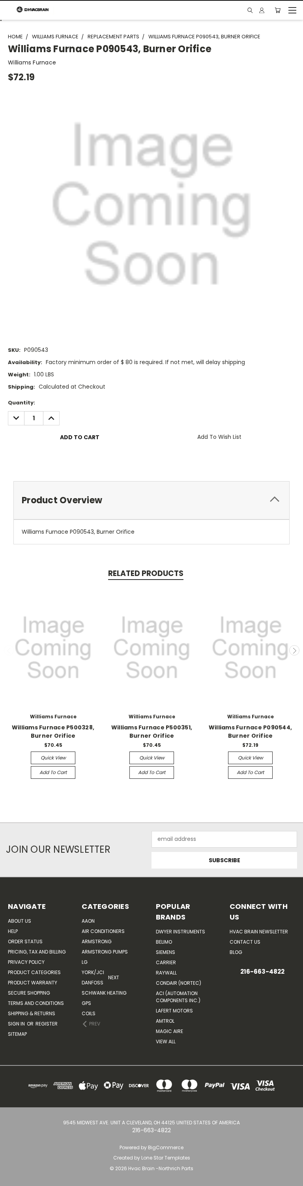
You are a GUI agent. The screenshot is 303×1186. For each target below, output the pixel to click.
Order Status (25, 941)
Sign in (17, 1023)
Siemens (165, 952)
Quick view (53, 757)
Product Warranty (32, 982)
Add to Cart (53, 772)
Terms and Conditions (36, 1003)
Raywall (166, 972)
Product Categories (34, 972)
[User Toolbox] (262, 10)
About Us (19, 921)
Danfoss (92, 982)
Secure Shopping (29, 993)
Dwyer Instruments (180, 931)
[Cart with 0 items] (277, 10)
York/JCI (93, 972)
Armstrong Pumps (105, 951)
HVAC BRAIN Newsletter (259, 931)
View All (166, 1041)
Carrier (166, 962)
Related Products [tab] (145, 573)
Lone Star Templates (165, 1157)
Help (13, 931)
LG (85, 962)
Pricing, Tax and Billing (37, 951)
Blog (236, 952)
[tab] (151, 500)
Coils (88, 1013)
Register (47, 1023)
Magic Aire (169, 1031)
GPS (86, 1003)
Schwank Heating (104, 993)
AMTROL (165, 1021)
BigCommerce (165, 1147)
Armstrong (97, 941)
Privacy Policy (26, 962)
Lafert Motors (174, 1010)
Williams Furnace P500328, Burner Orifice (53, 731)
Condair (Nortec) (178, 983)
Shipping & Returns (31, 1013)
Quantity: (21, 402)
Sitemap (17, 1034)
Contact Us (245, 942)
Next (294, 650)
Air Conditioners (103, 931)
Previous (9, 650)
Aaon (88, 921)
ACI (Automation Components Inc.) (178, 997)
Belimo (164, 942)
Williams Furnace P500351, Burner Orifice (151, 731)
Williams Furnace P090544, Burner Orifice (250, 731)
